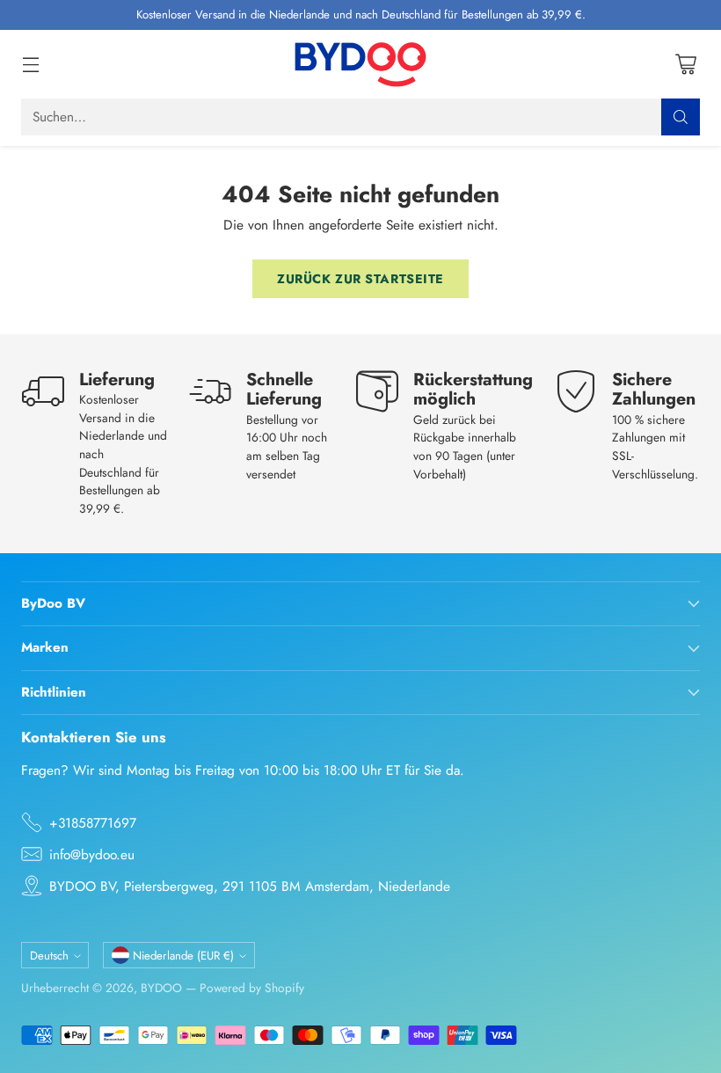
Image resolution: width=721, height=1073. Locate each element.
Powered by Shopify (252, 987)
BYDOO (161, 987)
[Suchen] (680, 117)
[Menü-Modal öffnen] (30, 64)
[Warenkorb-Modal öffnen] (685, 64)
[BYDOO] (360, 64)
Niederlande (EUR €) (183, 955)
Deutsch (49, 955)
